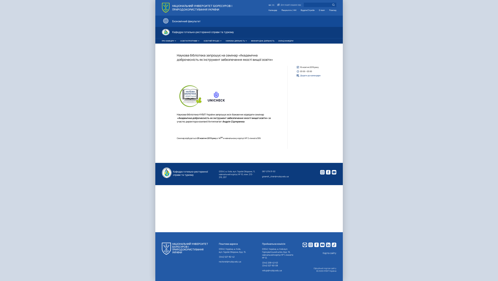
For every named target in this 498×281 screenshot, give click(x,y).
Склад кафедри (285, 41)
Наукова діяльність (235, 41)
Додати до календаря (310, 75)
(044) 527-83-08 (270, 265)
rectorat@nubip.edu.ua (230, 261)
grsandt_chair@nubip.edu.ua (275, 176)
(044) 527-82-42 (226, 256)
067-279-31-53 (268, 171)
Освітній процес (212, 41)
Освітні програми (188, 41)
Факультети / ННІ (288, 10)
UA (270, 5)
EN (273, 5)
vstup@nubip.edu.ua (272, 270)
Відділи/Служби (308, 10)
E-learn (322, 10)
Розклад (332, 10)
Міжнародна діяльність (262, 41)
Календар (273, 10)
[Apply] (333, 5)
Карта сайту (329, 253)
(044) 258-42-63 (270, 262)
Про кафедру (168, 41)
